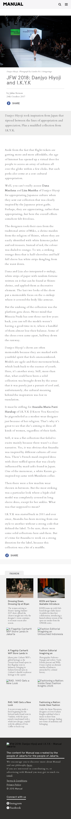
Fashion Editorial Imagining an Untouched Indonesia (50, 653)
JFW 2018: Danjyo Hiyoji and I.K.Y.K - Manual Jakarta (13, 4)
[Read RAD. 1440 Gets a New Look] (19, 689)
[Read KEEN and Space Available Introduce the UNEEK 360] (51, 588)
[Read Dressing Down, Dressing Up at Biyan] (19, 588)
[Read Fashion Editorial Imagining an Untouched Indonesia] (51, 637)
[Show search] (59, 4)
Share (16, 103)
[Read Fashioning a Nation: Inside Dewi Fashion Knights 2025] (51, 689)
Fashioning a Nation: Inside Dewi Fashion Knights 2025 (49, 705)
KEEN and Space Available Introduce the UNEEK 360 (49, 604)
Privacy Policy (14, 785)
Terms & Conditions (17, 781)
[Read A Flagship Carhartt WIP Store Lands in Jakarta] (19, 637)
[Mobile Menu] (66, 4)
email (9, 775)
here (29, 765)
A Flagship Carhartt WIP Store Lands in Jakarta (18, 653)
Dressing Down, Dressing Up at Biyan (18, 602)
